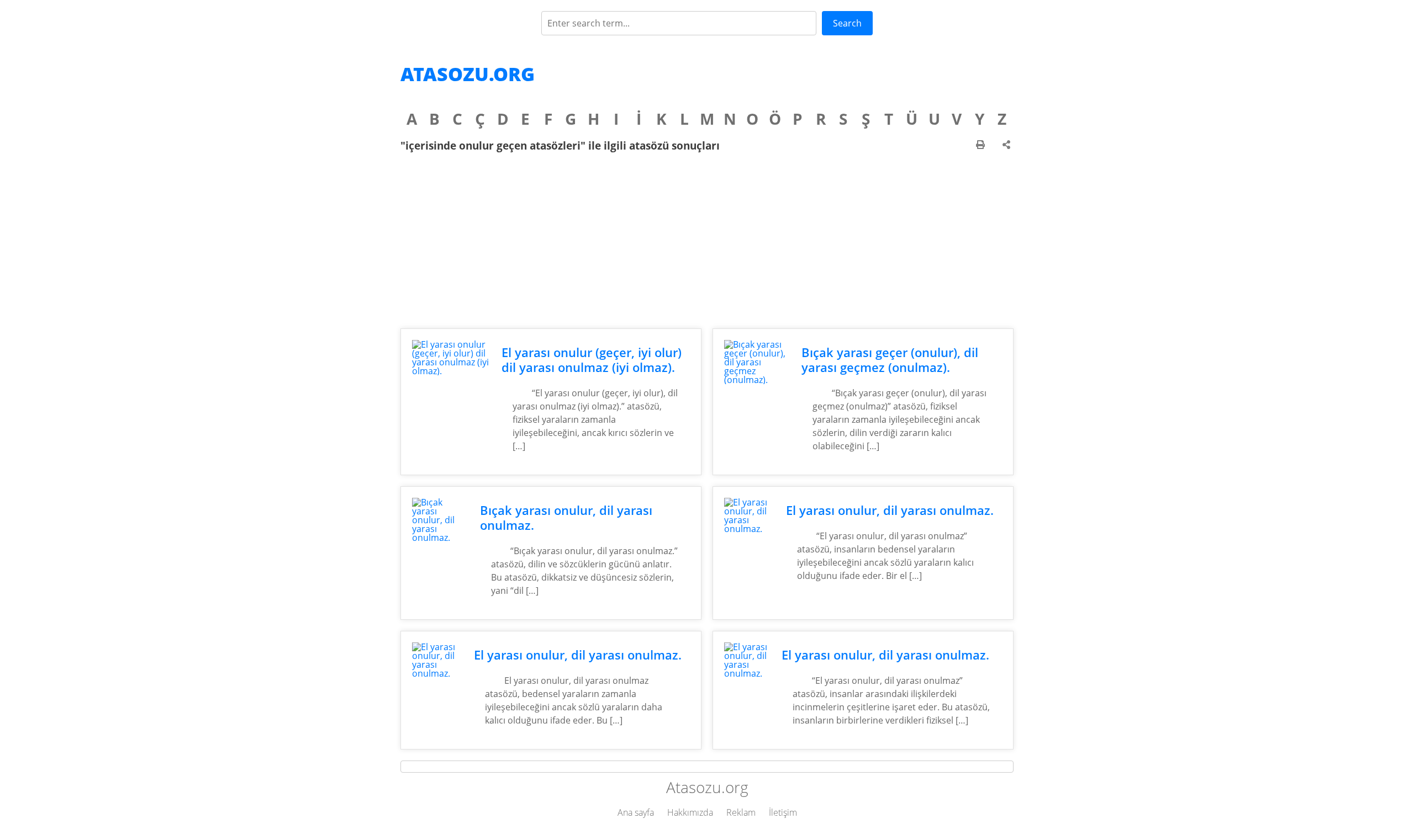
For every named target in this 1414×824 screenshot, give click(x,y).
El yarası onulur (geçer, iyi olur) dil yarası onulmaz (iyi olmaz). (592, 360)
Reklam (741, 812)
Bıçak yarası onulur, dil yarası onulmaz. (566, 518)
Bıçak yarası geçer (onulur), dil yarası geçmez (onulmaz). (889, 360)
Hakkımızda (690, 812)
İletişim (783, 812)
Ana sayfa (636, 812)
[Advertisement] (707, 240)
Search (847, 23)
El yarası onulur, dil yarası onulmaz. (890, 510)
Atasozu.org (467, 74)
